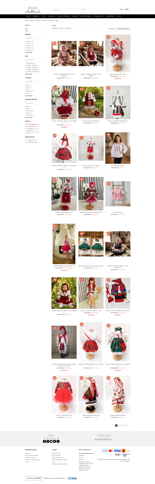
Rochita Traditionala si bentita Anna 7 (91, 212)
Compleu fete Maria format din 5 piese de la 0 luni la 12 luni (64, 365)
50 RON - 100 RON (31, 65)
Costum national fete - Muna (117, 74)
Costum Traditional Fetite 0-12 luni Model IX (64, 311)
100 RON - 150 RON (32, 67)
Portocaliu (29, 91)
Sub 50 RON (30, 63)
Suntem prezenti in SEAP (31, 455)
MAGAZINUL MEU (30, 450)
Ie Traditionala (30, 140)
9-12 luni (29, 48)
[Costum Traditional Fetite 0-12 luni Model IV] (64, 148)
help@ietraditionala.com (104, 439)
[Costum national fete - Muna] (117, 53)
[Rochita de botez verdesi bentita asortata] (91, 243)
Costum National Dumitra (117, 415)
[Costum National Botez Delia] (91, 394)
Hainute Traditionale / (48, 20)
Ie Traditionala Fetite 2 (118, 165)
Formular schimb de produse (59, 464)
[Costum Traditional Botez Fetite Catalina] (117, 293)
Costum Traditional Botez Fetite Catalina (118, 310)
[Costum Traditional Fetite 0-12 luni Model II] (91, 342)
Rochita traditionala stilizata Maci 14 (64, 266)
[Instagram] (58, 441)
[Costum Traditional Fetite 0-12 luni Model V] (64, 102)
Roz (28, 85)
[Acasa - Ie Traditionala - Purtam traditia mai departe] (34, 10)
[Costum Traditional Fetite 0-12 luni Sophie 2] (64, 53)
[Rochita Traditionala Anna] (64, 394)
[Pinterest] (47, 441)
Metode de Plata (56, 453)
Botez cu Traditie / (35, 20)
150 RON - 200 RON (32, 69)
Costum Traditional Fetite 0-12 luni (91, 310)
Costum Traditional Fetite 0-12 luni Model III (117, 365)
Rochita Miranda (118, 212)
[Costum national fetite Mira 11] (64, 194)
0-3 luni (28, 46)
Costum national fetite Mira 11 (64, 212)
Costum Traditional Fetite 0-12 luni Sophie (91, 75)
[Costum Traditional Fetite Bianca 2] (117, 102)
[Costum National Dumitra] (117, 394)
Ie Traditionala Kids (32, 142)
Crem (28, 93)
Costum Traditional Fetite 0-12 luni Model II (90, 365)
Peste (28, 124)
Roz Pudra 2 (30, 115)
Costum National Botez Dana (91, 121)
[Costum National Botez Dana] (91, 102)
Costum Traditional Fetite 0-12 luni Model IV (64, 166)
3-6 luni (28, 43)
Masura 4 (29, 50)
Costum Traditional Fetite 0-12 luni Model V (64, 121)
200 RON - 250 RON (32, 71)
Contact (27, 462)
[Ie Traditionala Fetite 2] (117, 148)
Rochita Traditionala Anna (64, 415)
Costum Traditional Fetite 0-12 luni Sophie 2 (64, 75)
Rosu (28, 87)
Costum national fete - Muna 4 (91, 165)
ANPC (53, 462)
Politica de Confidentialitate (32, 459)
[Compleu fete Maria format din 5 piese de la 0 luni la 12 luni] (64, 342)
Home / (27, 20)
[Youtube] (51, 441)
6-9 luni (28, 41)
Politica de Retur (56, 455)
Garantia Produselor (57, 457)
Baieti (26, 28)
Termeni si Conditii (30, 457)
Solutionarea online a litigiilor (59, 459)
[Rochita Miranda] (117, 193)
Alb (27, 89)
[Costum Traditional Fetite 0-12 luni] (91, 293)
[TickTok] (54, 441)
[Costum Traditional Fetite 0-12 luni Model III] (117, 342)
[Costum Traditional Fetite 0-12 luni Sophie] (91, 53)
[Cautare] (83, 9)
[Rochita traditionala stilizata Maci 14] (64, 244)
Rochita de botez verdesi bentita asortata (91, 266)
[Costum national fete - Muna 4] (91, 148)
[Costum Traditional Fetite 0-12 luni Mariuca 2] (117, 243)
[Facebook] (44, 441)
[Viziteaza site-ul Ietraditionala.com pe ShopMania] (72, 478)
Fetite (26, 30)
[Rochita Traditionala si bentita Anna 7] (91, 194)
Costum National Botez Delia (90, 415)
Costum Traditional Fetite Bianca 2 (118, 121)
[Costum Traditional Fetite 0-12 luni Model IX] (64, 293)
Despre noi (28, 453)
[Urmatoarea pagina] (127, 425)
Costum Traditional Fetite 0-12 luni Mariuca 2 (117, 266)
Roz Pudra (29, 111)
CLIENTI (54, 450)
